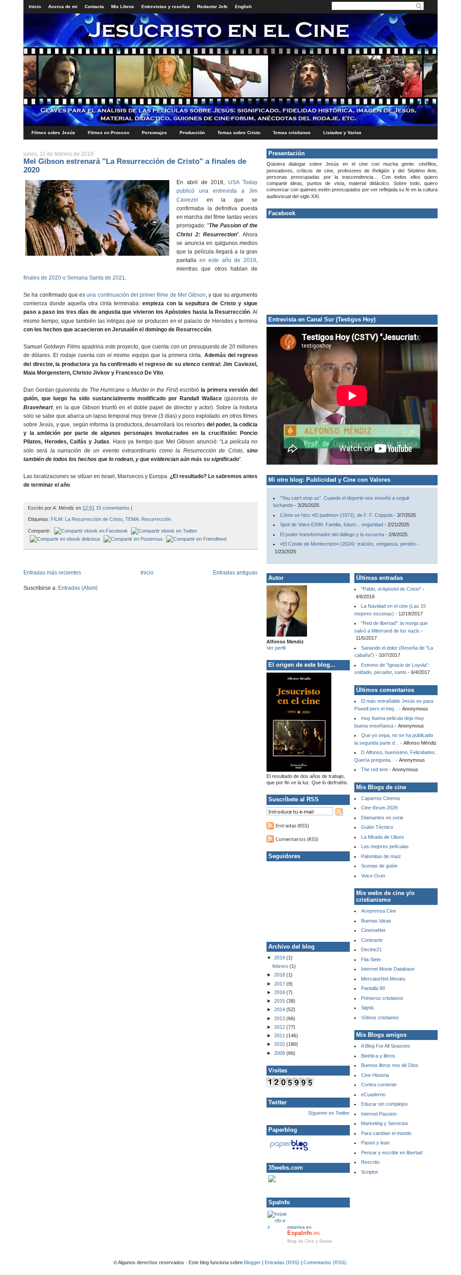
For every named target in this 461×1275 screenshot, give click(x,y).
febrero (280, 966)
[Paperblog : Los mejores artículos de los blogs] (289, 1150)
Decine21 (371, 949)
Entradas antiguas (235, 573)
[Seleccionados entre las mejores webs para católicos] (272, 1180)
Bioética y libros (378, 1055)
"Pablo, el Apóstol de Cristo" (391, 589)
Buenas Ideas (376, 920)
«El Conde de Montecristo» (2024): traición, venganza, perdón (348, 544)
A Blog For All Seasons (385, 1046)
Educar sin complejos (384, 1104)
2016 (280, 992)
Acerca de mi (62, 6)
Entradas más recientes (52, 573)
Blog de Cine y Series (309, 1241)
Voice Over (373, 875)
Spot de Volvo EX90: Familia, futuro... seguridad (331, 524)
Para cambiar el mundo (386, 1133)
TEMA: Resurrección (148, 519)
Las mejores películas (385, 846)
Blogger (252, 1262)
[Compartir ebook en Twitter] (163, 531)
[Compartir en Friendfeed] (195, 539)
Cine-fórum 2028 (379, 807)
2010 (280, 1044)
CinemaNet (373, 930)
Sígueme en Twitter (329, 1113)
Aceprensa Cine (378, 910)
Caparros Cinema (380, 798)
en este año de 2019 (227, 260)
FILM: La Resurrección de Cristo (86, 519)
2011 (280, 1035)
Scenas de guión (379, 865)
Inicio (35, 6)
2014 (280, 1009)
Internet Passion (379, 1114)
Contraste (372, 940)
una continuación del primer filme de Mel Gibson (146, 295)
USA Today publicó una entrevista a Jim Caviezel (217, 191)
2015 (280, 1001)
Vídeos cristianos (380, 1017)
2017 (280, 983)
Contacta (94, 6)
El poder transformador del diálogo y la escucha (332, 534)
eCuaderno (373, 1094)
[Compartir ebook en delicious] (64, 539)
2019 (280, 957)
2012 (280, 1027)
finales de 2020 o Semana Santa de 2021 (74, 278)
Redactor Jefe (212, 6)
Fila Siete (371, 959)
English (243, 6)
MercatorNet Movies (383, 978)
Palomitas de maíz (381, 856)
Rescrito (370, 1162)
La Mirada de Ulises (382, 837)
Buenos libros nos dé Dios (389, 1065)
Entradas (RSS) (292, 825)
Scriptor (369, 1172)
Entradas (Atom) (78, 588)
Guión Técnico (377, 827)
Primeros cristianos (382, 998)
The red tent (374, 769)
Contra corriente (379, 1084)
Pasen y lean (375, 1142)
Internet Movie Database (388, 969)
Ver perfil (276, 648)
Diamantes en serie (382, 817)
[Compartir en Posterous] (132, 539)
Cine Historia (375, 1075)
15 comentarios (113, 508)
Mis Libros (122, 6)
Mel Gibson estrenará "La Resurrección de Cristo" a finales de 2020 (134, 165)
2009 (280, 1053)
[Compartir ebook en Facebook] (90, 531)
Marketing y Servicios (384, 1123)
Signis (367, 1007)
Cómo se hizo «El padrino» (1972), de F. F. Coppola (336, 515)
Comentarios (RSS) (297, 839)
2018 (280, 974)
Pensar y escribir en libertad (391, 1152)
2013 (280, 1018)
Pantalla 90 (373, 988)
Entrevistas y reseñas (165, 6)
